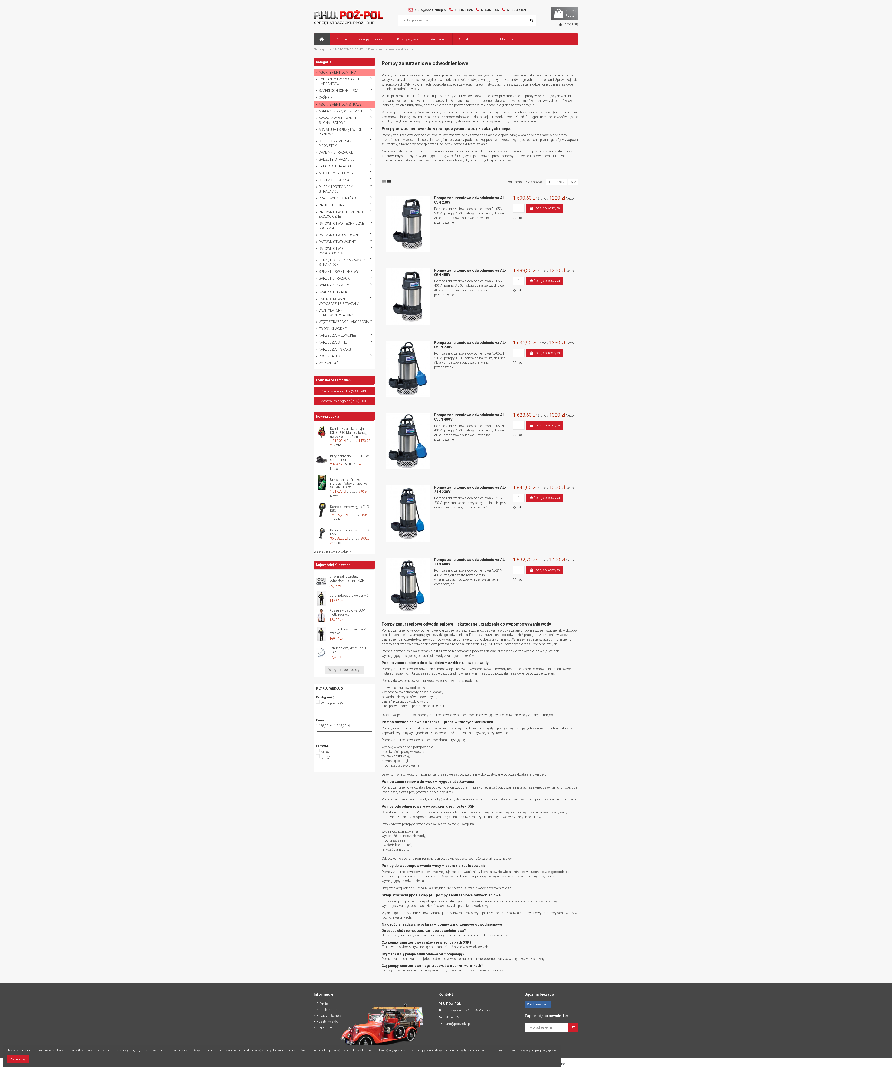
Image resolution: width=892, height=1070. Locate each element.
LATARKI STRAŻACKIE (335, 166)
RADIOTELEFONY (331, 205)
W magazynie (332, 703)
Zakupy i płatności (329, 1015)
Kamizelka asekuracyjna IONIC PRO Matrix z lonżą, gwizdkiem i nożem (348, 432)
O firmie (322, 1004)
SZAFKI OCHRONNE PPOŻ (338, 91)
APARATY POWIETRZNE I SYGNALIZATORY (337, 120)
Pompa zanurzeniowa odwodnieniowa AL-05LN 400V (470, 417)
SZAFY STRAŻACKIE (334, 292)
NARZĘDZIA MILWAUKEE (337, 335)
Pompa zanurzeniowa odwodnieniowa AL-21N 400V (470, 561)
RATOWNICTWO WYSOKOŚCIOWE (332, 251)
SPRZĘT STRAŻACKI (334, 278)
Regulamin (324, 1027)
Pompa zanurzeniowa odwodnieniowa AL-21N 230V (470, 489)
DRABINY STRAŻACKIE (336, 152)
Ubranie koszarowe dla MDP (350, 595)
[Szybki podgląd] (521, 218)
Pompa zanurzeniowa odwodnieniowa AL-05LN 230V (470, 344)
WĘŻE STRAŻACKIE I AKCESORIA (344, 322)
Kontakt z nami (327, 1010)
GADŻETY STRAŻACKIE (336, 159)
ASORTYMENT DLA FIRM (337, 72)
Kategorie (323, 62)
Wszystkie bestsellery (344, 670)
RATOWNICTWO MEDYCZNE (340, 235)
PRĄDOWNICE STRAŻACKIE (340, 198)
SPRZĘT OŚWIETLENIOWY (339, 272)
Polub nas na (537, 1004)
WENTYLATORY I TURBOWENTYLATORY (336, 312)
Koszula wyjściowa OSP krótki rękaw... (347, 612)
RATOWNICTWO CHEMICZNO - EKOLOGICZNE (342, 214)
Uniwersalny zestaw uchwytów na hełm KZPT (347, 578)
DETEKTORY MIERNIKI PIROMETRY (335, 143)
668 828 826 (452, 1017)
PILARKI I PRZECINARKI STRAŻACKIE (336, 189)
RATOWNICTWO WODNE (337, 242)
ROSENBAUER (329, 356)
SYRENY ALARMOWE (335, 285)
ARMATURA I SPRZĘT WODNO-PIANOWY (342, 132)
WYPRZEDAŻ (328, 363)
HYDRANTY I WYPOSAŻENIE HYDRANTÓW (340, 81)
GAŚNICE (325, 97)
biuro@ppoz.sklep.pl (458, 1024)
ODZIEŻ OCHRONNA (334, 180)
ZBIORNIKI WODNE (333, 329)
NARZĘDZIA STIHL (333, 342)
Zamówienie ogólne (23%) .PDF (344, 391)
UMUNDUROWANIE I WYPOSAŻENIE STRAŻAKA (339, 301)
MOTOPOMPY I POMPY (336, 173)
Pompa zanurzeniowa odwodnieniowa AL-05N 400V (470, 272)
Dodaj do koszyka (546, 208)
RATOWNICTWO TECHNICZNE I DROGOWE (342, 225)
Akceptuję (18, 1059)
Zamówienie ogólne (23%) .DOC (344, 401)
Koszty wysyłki (327, 1021)
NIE (325, 752)
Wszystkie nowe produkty (332, 551)
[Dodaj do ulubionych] (516, 218)
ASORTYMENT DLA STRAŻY (340, 104)
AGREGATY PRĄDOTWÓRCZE (341, 111)
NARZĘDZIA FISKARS (335, 349)
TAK (325, 757)
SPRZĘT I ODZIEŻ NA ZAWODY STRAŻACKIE (342, 262)
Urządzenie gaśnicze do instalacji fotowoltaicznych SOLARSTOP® (350, 483)
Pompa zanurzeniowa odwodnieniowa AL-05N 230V (470, 200)
